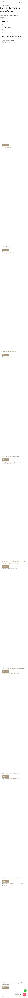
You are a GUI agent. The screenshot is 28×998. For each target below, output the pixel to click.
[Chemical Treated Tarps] (14, 300)
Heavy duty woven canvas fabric (11, 773)
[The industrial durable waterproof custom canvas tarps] (14, 932)
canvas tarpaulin (6, 142)
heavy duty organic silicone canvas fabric (14, 668)
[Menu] (25, 2)
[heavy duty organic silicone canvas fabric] (14, 617)
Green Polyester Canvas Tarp (10, 456)
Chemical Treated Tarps (9, 351)
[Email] (24, 994)
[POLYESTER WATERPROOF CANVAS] (14, 827)
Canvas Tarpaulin (7, 247)
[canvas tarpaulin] (14, 90)
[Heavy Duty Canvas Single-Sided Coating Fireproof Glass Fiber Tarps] (14, 510)
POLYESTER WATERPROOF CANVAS (12, 878)
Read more (5, 145)
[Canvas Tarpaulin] (14, 195)
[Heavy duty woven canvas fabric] (14, 722)
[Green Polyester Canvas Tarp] (14, 405)
